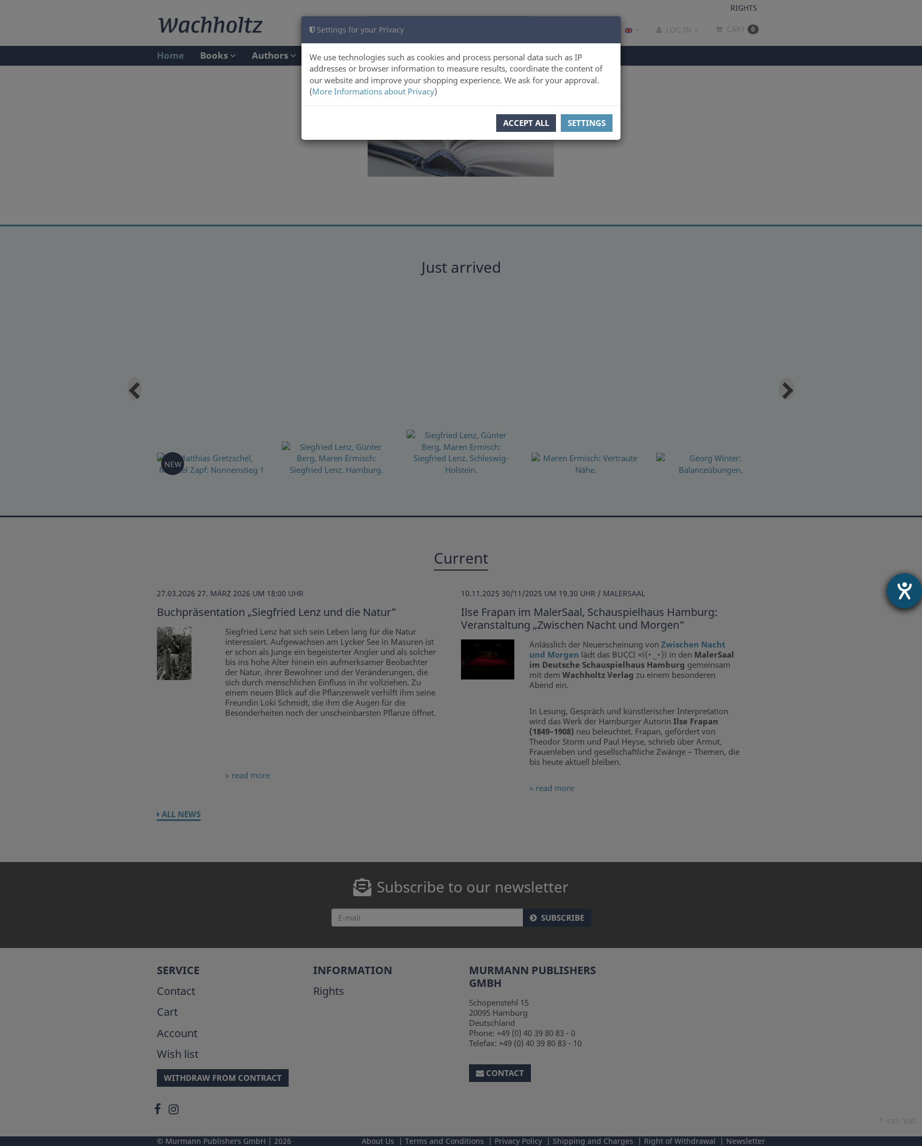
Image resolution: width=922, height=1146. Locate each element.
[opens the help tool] (904, 590)
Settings (587, 122)
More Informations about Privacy (373, 91)
